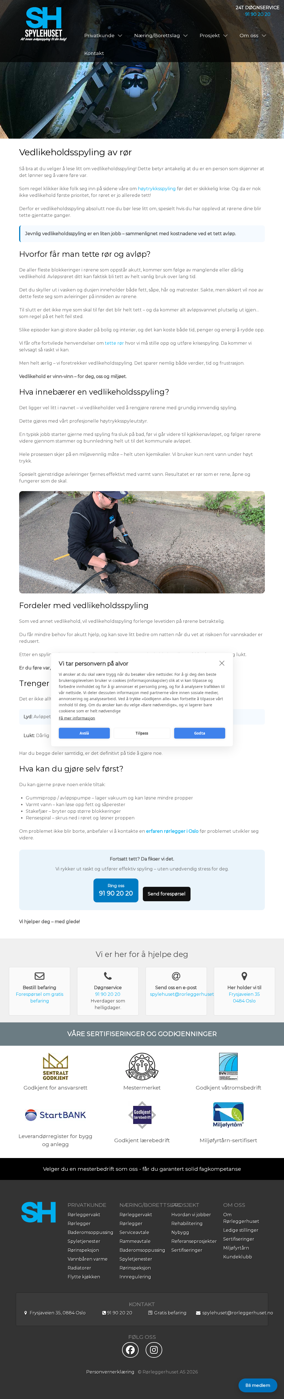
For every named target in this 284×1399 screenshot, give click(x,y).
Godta (199, 733)
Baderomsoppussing (90, 1232)
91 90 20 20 (257, 14)
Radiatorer (79, 1268)
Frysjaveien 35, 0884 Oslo (57, 1313)
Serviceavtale (134, 1232)
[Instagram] (154, 1351)
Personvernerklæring (110, 1372)
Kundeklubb (237, 1257)
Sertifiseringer (186, 1250)
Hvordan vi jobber (191, 1214)
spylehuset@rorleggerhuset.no (185, 994)
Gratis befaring (170, 1313)
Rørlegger (79, 1223)
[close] (222, 662)
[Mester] (142, 1066)
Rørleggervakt (84, 1214)
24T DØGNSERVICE (258, 7)
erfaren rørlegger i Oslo (172, 831)
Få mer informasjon (77, 717)
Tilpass (142, 733)
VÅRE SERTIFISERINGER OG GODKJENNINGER (142, 1034)
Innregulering (135, 1276)
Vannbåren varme (88, 1259)
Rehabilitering (187, 1223)
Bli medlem (257, 1385)
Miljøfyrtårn (236, 1248)
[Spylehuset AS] (43, 24)
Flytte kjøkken (84, 1276)
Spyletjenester (84, 1241)
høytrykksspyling (157, 188)
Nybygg (180, 1232)
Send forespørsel (167, 894)
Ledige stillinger (240, 1230)
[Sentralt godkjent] (55, 1066)
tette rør (114, 343)
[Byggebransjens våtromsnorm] (228, 1066)
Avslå (84, 733)
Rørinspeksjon (83, 1250)
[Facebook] (130, 1351)
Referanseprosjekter (194, 1241)
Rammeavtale (135, 1241)
